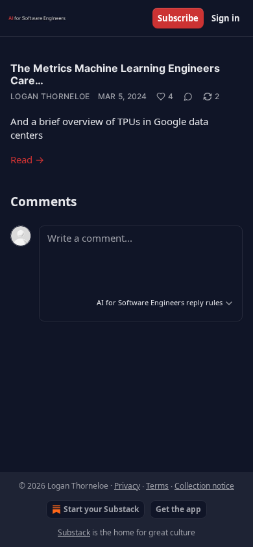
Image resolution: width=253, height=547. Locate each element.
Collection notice (204, 485)
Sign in (225, 18)
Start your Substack (101, 509)
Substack (74, 532)
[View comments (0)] (188, 96)
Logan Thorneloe (50, 96)
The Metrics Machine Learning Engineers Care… (115, 74)
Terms (157, 485)
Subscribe (178, 18)
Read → (27, 159)
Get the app (178, 509)
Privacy (127, 485)
